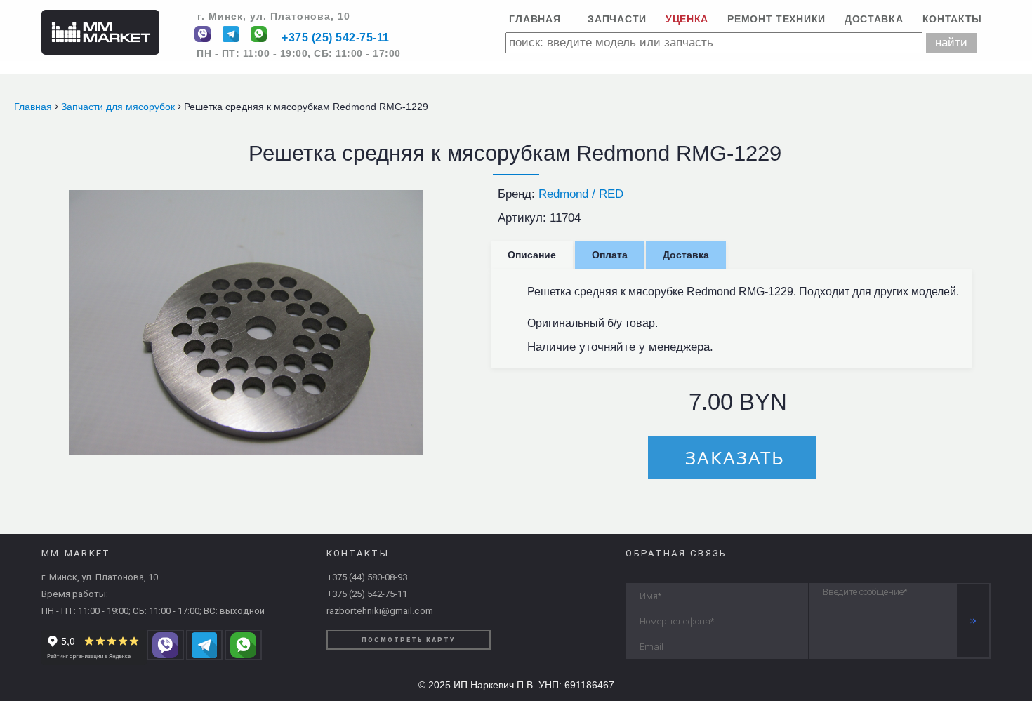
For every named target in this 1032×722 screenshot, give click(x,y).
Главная (534, 19)
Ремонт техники (776, 19)
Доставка (874, 19)
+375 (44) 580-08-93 (366, 577)
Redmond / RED (580, 194)
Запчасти (617, 19)
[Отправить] (973, 621)
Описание (532, 254)
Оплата (610, 254)
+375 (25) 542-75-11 (336, 38)
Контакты (952, 19)
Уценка (687, 19)
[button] (410, 202)
